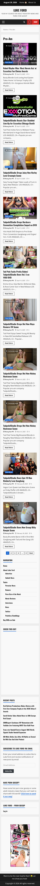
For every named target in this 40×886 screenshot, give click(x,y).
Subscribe (8, 771)
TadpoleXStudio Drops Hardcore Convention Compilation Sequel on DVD (20, 208)
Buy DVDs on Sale (9, 620)
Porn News (8, 62)
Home (5, 566)
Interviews (9, 603)
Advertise (8, 573)
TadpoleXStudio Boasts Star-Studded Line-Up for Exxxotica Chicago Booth (20, 106)
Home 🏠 (23, 2)
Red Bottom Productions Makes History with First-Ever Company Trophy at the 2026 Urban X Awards (19, 709)
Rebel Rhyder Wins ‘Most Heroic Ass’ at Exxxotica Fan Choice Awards (20, 54)
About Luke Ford (9, 570)
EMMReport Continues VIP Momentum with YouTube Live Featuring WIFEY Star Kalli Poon (18, 724)
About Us (32, 2)
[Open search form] (24, 22)
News (7, 607)
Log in (5, 811)
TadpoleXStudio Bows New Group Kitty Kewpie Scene (20, 513)
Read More (10, 90)
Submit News (9, 578)
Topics (5, 582)
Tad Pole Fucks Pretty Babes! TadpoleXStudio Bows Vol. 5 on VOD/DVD (20, 257)
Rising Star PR (9, 74)
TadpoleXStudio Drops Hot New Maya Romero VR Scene (20, 310)
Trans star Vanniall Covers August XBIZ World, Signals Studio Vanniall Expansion (19, 731)
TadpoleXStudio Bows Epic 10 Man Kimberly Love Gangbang (20, 464)
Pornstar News (10, 585)
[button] (3, 22)
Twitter (7, 611)
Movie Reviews (10, 598)
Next (31, 553)
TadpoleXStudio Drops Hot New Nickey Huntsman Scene (20, 359)
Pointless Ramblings (12, 615)
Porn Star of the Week (13, 594)
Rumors (8, 590)
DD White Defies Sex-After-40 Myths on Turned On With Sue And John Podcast (19, 738)
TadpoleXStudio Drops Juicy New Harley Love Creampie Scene (20, 158)
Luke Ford (20, 10)
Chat (35, 22)
